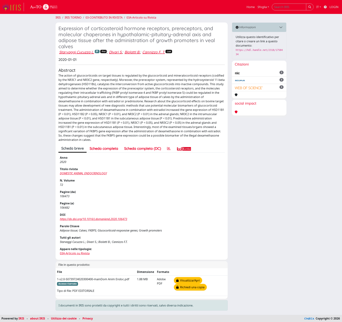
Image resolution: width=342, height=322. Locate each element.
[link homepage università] (44, 7)
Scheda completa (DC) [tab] (142, 148)
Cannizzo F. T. (153, 52)
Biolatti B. (132, 52)
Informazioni (247, 27)
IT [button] (317, 7)
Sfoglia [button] (262, 7)
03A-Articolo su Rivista (141, 17)
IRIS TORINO (73, 17)
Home (251, 7)
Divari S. (115, 52)
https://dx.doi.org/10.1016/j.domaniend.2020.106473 (93, 219)
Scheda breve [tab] (72, 148)
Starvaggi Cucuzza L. (76, 52)
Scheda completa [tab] (104, 148)
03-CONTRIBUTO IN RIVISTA (104, 17)
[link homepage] (13, 7)
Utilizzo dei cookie (64, 318)
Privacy (87, 318)
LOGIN (334, 7)
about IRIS (37, 318)
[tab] (169, 148)
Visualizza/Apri (189, 280)
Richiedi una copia (191, 287)
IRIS (58, 17)
